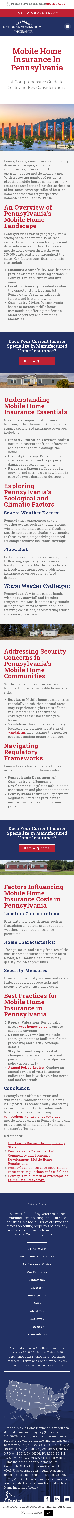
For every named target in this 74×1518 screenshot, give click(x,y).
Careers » (37, 1287)
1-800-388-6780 (53, 1352)
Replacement (37, 1264)
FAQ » (37, 1303)
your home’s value (33, 1026)
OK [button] (48, 1512)
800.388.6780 (55, 4)
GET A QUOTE (37, 361)
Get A (37, 1295)
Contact (37, 1280)
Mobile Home (37, 1256)
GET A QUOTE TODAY (38, 13)
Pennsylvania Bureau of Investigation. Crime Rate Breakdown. (38, 1178)
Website (47, 1365)
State (37, 1334)
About (37, 1311)
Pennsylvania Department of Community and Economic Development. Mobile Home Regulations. (31, 1157)
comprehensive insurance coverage (32, 1116)
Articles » (37, 1326)
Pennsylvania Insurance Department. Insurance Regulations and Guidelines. (38, 1170)
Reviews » (37, 1319)
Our (37, 1272)
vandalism (16, 732)
